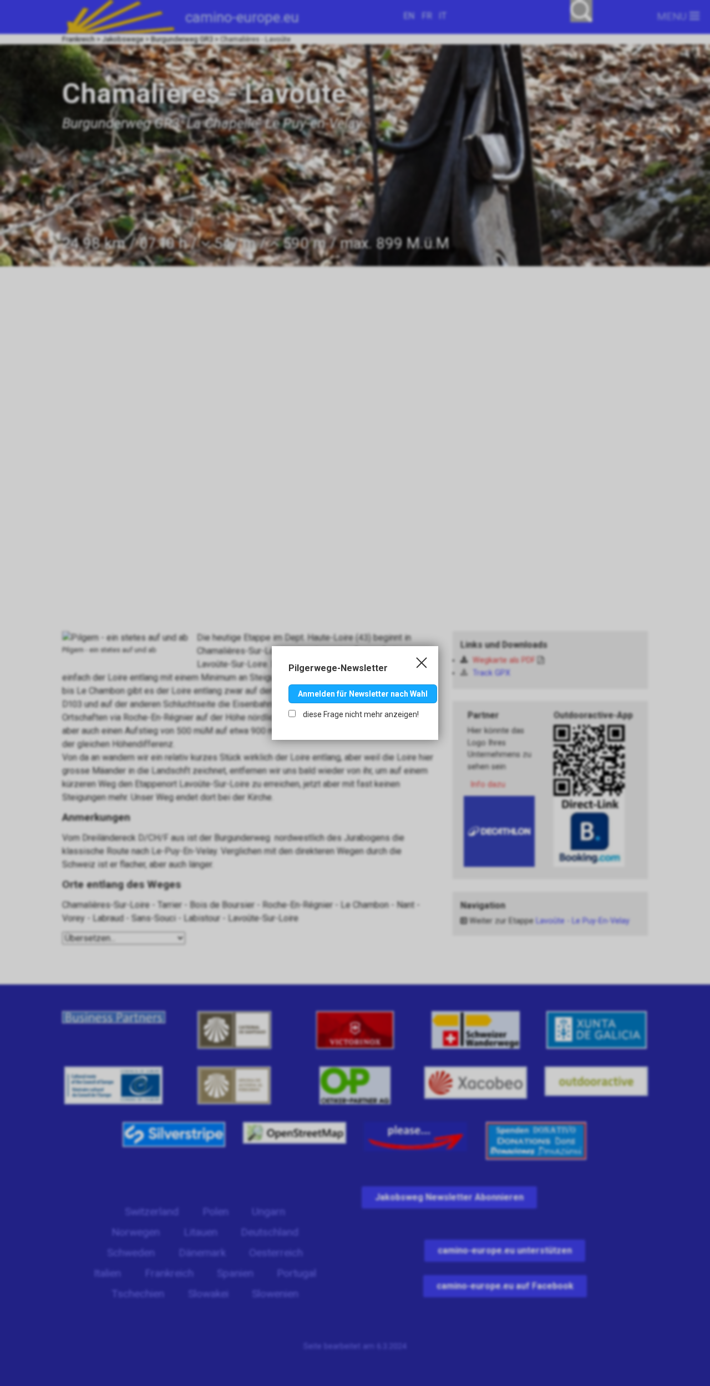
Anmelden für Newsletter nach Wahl (363, 693)
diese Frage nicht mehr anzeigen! (360, 714)
